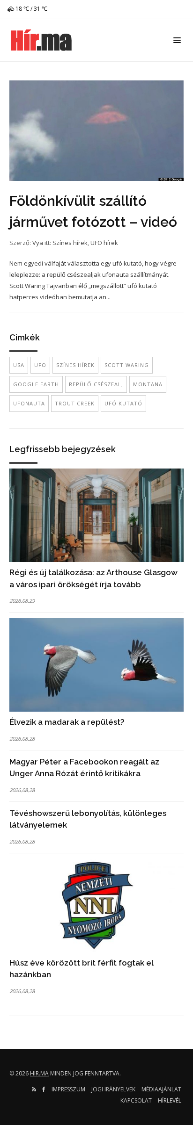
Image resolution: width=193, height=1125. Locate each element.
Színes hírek (70, 242)
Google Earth (36, 384)
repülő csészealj (96, 384)
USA (18, 364)
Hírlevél (169, 1100)
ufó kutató (123, 403)
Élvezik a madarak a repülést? (67, 722)
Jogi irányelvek (113, 1089)
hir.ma (39, 1073)
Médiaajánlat (161, 1089)
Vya (37, 242)
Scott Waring (126, 364)
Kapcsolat (136, 1100)
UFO (40, 364)
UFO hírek (104, 242)
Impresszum (68, 1089)
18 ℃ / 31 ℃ (30, 9)
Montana (148, 384)
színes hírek (75, 364)
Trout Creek (75, 403)
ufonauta (29, 403)
